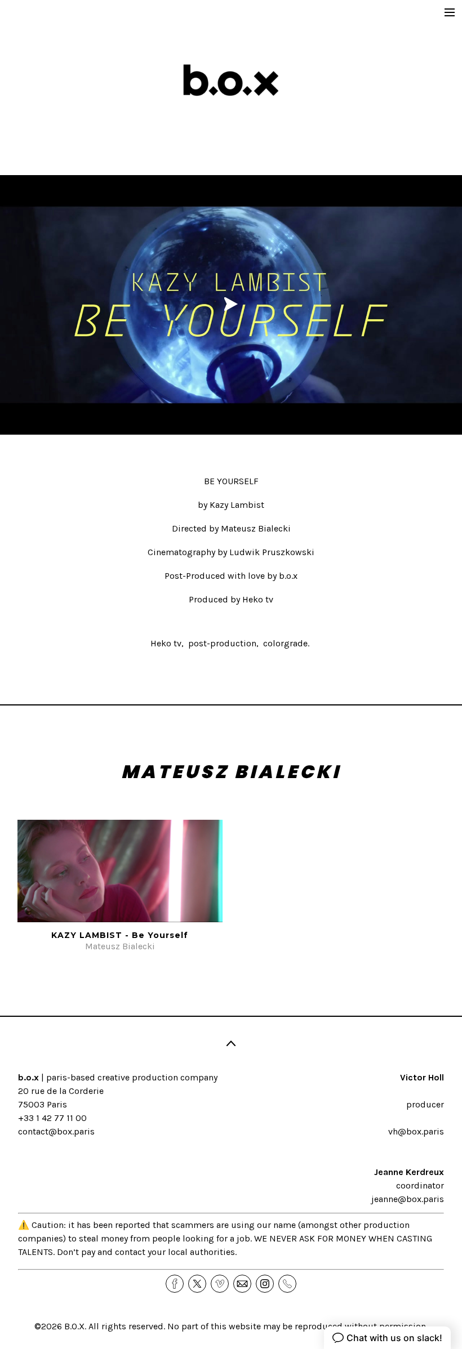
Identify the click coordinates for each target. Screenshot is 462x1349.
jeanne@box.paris (407, 1199)
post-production (222, 643)
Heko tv (165, 643)
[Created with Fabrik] (4, 1292)
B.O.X (74, 1326)
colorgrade (285, 643)
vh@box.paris (416, 1131)
